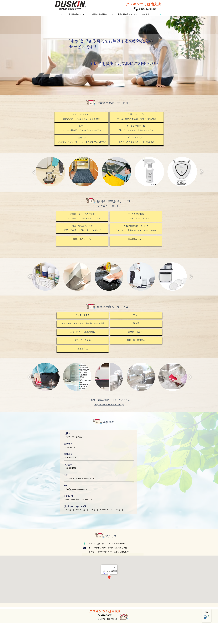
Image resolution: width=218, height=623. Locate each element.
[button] (50, 171)
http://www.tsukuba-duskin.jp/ (76, 489)
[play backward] (33, 172)
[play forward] (201, 172)
